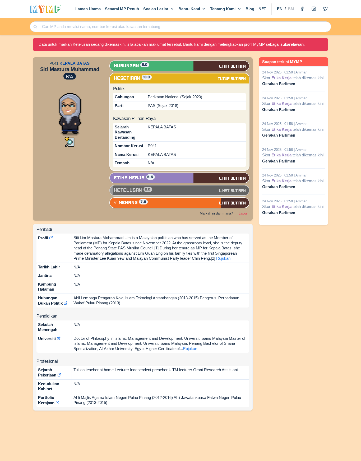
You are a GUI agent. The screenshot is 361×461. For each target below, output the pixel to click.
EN (280, 9)
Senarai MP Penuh (122, 9)
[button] (69, 141)
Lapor (243, 213)
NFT (262, 9)
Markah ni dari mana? (216, 213)
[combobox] (184, 27)
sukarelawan (292, 44)
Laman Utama (88, 9)
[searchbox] (185, 27)
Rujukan (223, 258)
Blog (250, 9)
